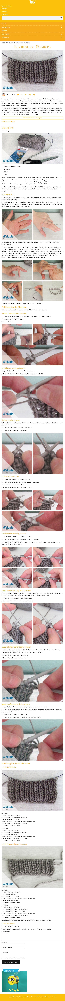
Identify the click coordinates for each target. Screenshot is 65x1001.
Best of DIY (11, 997)
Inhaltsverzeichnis (32, 118)
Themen (4, 9)
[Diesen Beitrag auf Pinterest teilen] (18, 94)
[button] (61, 23)
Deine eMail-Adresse (7, 947)
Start (3, 42)
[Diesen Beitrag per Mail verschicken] (30, 94)
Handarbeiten (6, 27)
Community (5, 37)
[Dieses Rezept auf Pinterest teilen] (25, 95)
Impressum (5, 14)
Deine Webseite (5, 952)
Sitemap (4, 11)
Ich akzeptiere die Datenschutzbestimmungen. (14, 958)
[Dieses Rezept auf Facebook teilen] (21, 94)
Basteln (4, 24)
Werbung (47, 997)
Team (28, 997)
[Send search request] (61, 18)
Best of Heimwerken (21, 997)
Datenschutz (40, 997)
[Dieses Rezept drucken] (34, 94)
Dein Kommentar (6, 931)
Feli (7, 95)
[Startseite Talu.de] (32, 2)
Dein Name (5, 942)
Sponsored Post (6, 6)
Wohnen (4, 30)
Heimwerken (5, 34)
